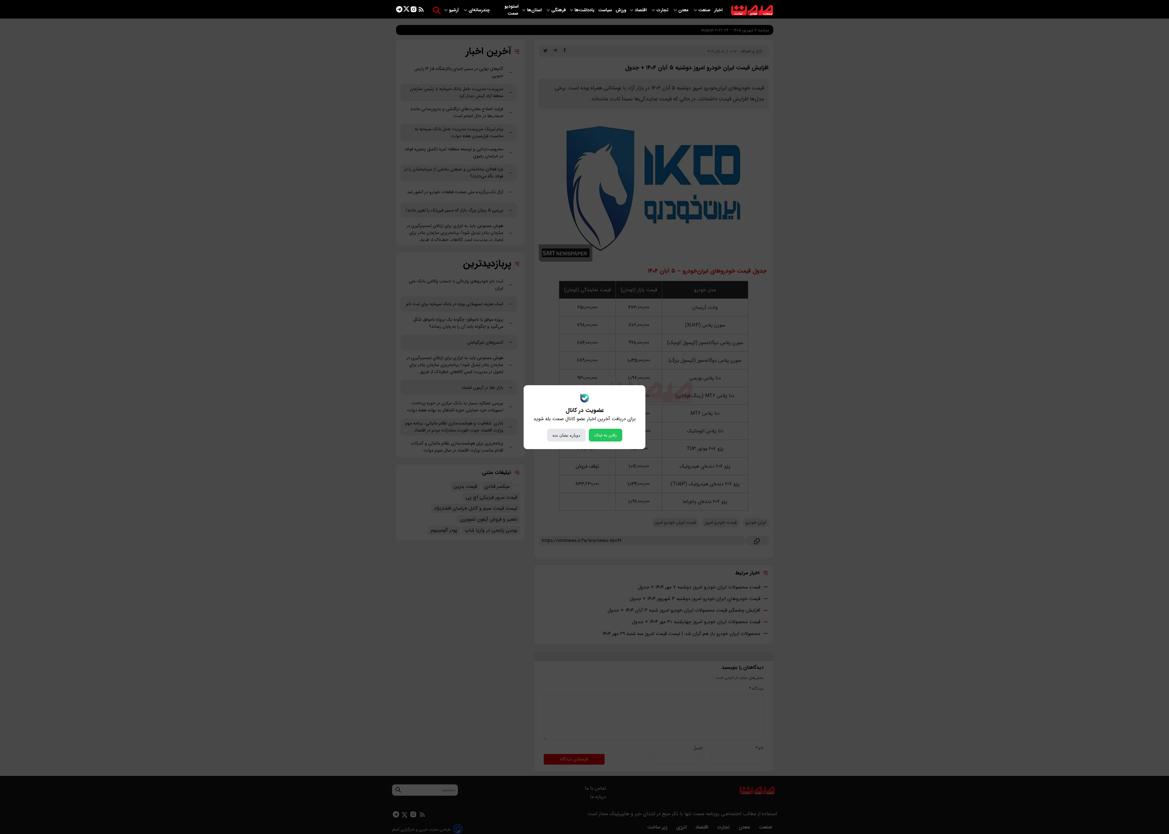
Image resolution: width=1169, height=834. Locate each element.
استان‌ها (535, 10)
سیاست (605, 10)
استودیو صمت (511, 10)
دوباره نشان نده (566, 435)
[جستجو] (436, 10)
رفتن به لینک (605, 435)
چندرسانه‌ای (480, 10)
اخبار (718, 10)
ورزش (621, 10)
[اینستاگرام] (413, 10)
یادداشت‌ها (585, 10)
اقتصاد (641, 10)
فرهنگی (558, 10)
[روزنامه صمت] (752, 10)
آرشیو (454, 10)
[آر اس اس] (421, 10)
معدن (684, 10)
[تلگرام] (399, 10)
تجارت (663, 10)
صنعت (705, 10)
